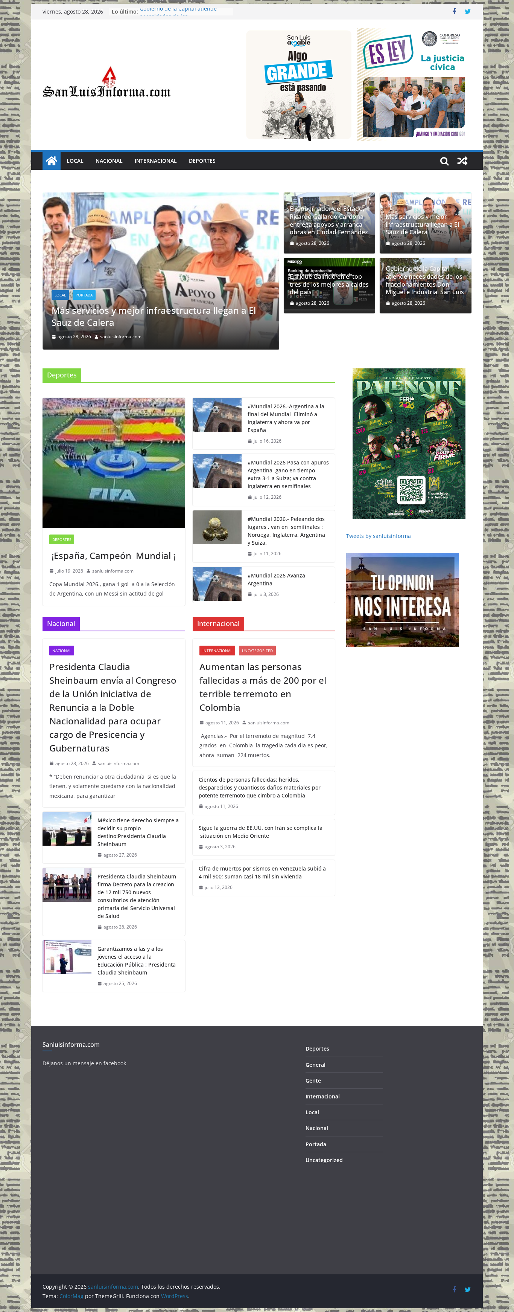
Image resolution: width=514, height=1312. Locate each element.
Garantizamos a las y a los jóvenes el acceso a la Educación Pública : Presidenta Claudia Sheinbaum (136, 960)
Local (75, 160)
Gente (313, 1080)
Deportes (202, 160)
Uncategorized (257, 650)
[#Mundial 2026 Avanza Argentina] (217, 585)
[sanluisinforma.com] (52, 161)
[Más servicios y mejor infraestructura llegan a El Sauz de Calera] (161, 198)
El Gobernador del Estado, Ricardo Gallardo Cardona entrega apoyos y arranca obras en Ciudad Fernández (329, 220)
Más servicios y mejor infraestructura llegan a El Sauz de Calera (154, 316)
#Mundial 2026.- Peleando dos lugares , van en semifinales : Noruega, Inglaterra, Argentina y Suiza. (286, 530)
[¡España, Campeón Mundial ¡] (114, 463)
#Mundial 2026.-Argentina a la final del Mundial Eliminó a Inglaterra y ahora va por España (286, 418)
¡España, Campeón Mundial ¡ (112, 555)
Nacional (109, 160)
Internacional (156, 160)
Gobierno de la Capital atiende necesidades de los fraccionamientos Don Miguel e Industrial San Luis (425, 280)
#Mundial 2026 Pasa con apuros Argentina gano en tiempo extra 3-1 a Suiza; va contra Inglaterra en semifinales (288, 474)
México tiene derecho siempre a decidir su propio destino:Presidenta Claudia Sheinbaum (138, 832)
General (315, 1064)
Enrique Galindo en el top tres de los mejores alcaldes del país (329, 284)
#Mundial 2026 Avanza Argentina (276, 579)
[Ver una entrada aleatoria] (462, 161)
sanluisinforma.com (120, 336)
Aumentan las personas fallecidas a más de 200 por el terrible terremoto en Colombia (262, 686)
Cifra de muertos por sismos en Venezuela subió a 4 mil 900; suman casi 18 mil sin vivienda (262, 872)
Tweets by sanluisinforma (378, 535)
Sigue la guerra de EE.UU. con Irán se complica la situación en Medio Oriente (260, 831)
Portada (84, 295)
